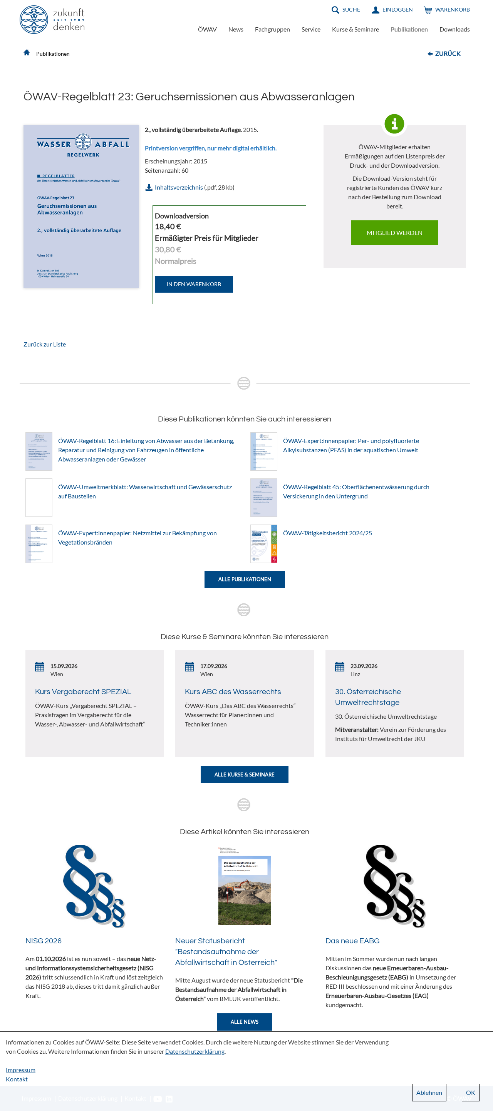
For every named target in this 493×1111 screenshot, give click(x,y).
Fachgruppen (272, 29)
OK (470, 1092)
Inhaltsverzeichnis (179, 187)
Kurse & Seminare (355, 29)
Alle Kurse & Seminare (245, 774)
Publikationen (409, 29)
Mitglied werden (395, 232)
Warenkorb (452, 9)
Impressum (20, 1069)
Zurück (448, 53)
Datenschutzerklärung (195, 1051)
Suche (351, 9)
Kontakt (17, 1079)
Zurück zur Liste (44, 344)
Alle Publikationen (244, 579)
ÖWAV (207, 29)
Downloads (454, 29)
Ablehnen (429, 1092)
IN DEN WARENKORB (194, 284)
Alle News (244, 1022)
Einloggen (397, 9)
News (235, 29)
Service (311, 29)
